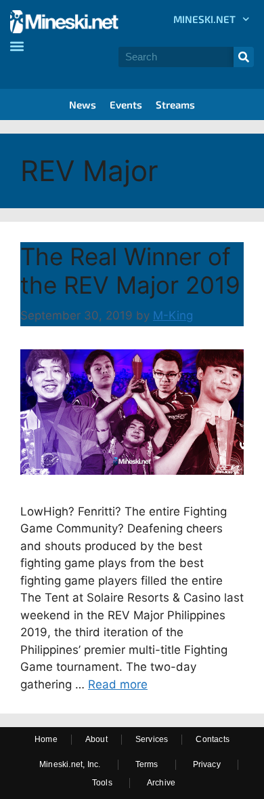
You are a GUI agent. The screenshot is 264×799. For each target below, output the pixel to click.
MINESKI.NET (204, 19)
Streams (175, 104)
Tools (102, 782)
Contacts (212, 739)
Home (46, 739)
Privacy (207, 764)
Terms (146, 764)
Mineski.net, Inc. (69, 764)
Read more (118, 684)
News (82, 104)
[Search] (244, 57)
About (96, 739)
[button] (16, 46)
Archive (161, 782)
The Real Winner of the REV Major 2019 (130, 270)
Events (126, 104)
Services (152, 739)
